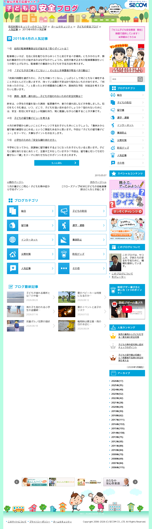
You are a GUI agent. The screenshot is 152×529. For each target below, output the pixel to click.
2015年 (118, 428)
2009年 (117, 454)
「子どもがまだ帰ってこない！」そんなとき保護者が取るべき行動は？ (52, 70)
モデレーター (119, 277)
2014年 (118, 432)
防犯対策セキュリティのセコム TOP (27, 26)
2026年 (117, 381)
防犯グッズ (78, 254)
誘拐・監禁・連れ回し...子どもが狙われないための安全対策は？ (48, 96)
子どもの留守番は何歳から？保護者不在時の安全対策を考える (130, 357)
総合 (23, 211)
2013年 (117, 437)
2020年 (117, 406)
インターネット (29, 239)
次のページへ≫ (98, 182)
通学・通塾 (78, 225)
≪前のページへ (15, 182)
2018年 (117, 415)
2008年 (117, 458)
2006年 (118, 467)
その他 (76, 268)
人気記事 (13, 29)
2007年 (117, 463)
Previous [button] (16, 482)
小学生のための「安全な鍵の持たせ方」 (35, 140)
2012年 (117, 441)
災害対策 (26, 254)
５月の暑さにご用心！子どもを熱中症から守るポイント (28, 188)
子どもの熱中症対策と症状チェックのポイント (130, 346)
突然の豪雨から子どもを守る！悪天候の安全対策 (130, 335)
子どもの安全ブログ (87, 26)
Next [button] (135, 482)
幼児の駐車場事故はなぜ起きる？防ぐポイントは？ (41, 48)
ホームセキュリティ (62, 26)
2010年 (117, 450)
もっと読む (57, 162)
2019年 (117, 411)
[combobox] (125, 79)
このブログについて (122, 273)
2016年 (118, 424)
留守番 (24, 225)
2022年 (117, 398)
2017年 (118, 419)
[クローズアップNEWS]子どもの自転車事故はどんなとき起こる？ (84, 188)
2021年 (117, 402)
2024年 (117, 389)
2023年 (117, 393)
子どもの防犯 (79, 211)
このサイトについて (17, 521)
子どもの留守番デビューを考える (32, 118)
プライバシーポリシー (39, 521)
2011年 (117, 445)
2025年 (117, 385)
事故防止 (77, 239)
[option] (35, 482)
